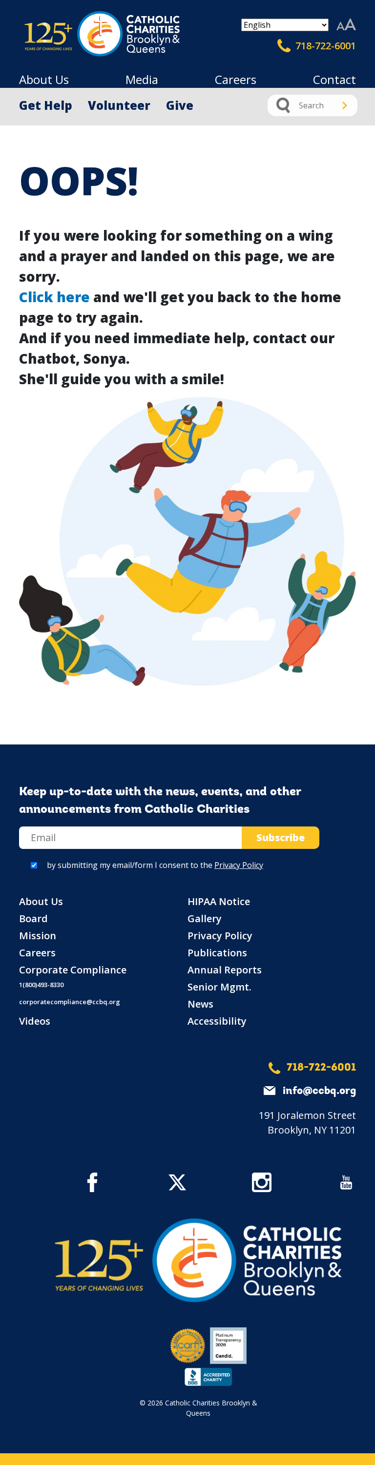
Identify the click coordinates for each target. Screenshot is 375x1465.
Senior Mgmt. (219, 986)
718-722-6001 (324, 45)
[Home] (60, 34)
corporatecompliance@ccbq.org (69, 1001)
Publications (217, 952)
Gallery (205, 918)
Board (33, 918)
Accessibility (217, 1021)
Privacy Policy (238, 865)
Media (141, 79)
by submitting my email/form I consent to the (155, 865)
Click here (54, 297)
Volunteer (119, 105)
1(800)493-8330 (41, 984)
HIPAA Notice (219, 901)
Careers (235, 79)
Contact (334, 79)
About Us (44, 79)
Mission (37, 935)
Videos (34, 1021)
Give (179, 105)
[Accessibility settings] (346, 25)
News (200, 1004)
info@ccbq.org (319, 1091)
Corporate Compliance (72, 969)
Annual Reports (225, 969)
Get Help (45, 105)
